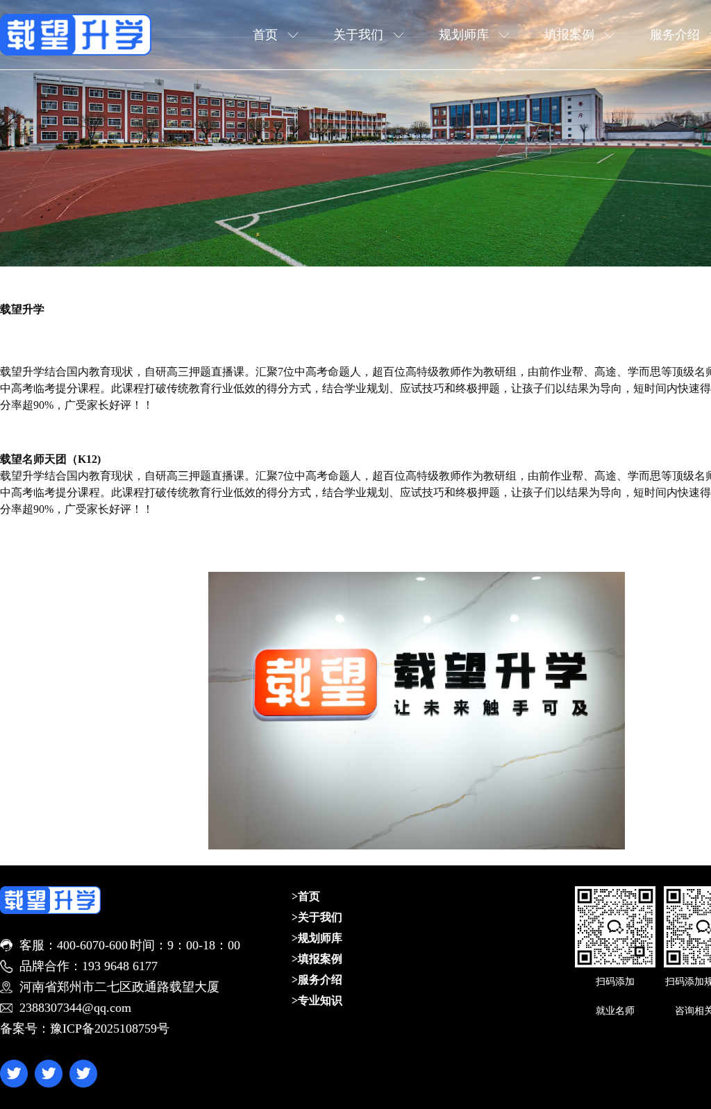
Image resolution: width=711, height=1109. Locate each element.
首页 (265, 35)
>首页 (306, 896)
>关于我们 (317, 917)
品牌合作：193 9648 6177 (88, 966)
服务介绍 (675, 35)
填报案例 (569, 35)
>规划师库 (317, 938)
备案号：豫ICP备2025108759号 (84, 1028)
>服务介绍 (317, 979)
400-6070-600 (92, 945)
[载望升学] (75, 35)
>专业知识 (317, 1000)
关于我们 (358, 35)
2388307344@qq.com (75, 1008)
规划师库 (464, 35)
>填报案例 (317, 959)
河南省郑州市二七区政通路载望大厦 (119, 987)
